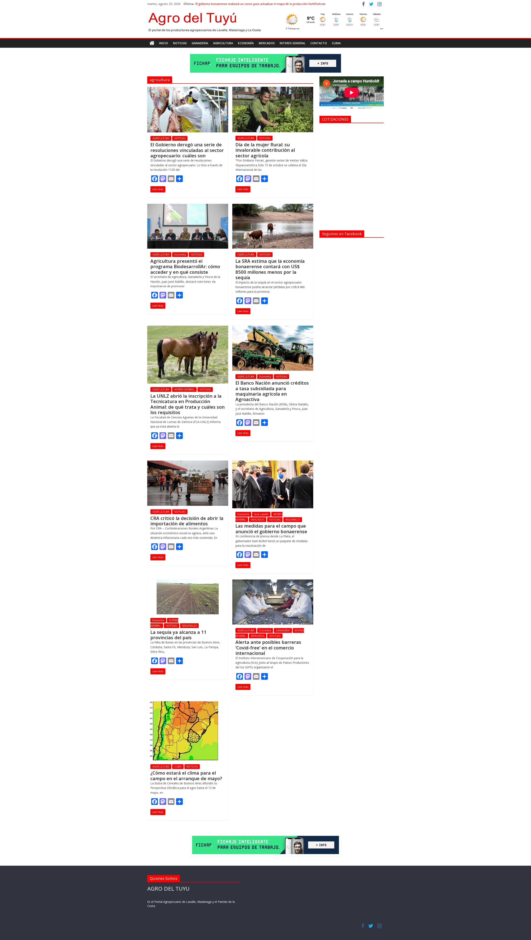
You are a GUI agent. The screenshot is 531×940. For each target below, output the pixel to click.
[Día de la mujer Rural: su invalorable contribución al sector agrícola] (272, 89)
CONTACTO (318, 43)
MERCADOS (267, 43)
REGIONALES (292, 519)
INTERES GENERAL (292, 43)
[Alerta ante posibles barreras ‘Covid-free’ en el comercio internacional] (272, 582)
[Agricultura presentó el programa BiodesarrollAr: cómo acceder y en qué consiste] (187, 206)
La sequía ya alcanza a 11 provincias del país (178, 635)
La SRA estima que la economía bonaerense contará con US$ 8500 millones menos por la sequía (270, 269)
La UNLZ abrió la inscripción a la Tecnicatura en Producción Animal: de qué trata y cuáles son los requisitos (187, 404)
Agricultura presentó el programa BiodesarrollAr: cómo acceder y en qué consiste (185, 266)
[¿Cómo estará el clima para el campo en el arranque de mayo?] (187, 704)
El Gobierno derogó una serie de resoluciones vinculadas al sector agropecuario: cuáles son (187, 150)
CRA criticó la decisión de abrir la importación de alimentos (186, 521)
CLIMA (336, 43)
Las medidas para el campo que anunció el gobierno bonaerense (271, 528)
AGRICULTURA (223, 43)
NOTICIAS (180, 43)
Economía (246, 43)
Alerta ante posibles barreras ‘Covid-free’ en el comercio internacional (268, 647)
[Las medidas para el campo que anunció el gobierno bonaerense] (272, 463)
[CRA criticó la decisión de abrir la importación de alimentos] (187, 463)
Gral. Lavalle (261, 514)
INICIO (163, 43)
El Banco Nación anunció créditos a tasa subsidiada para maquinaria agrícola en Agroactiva (272, 391)
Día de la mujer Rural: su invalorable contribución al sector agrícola (265, 150)
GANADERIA (200, 43)
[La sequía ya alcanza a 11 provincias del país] (188, 582)
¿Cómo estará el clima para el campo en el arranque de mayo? (186, 775)
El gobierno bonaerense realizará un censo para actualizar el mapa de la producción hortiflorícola (260, 4)
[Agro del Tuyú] (152, 43)
